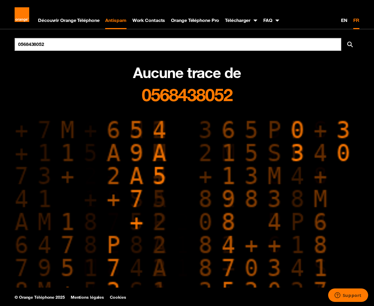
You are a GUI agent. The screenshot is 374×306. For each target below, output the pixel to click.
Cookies (118, 297)
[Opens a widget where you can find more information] (348, 295)
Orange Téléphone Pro (195, 20)
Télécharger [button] (237, 20)
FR (356, 20)
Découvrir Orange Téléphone (68, 20)
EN (344, 20)
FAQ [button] (267, 20)
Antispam (115, 20)
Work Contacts (148, 20)
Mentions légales (87, 297)
